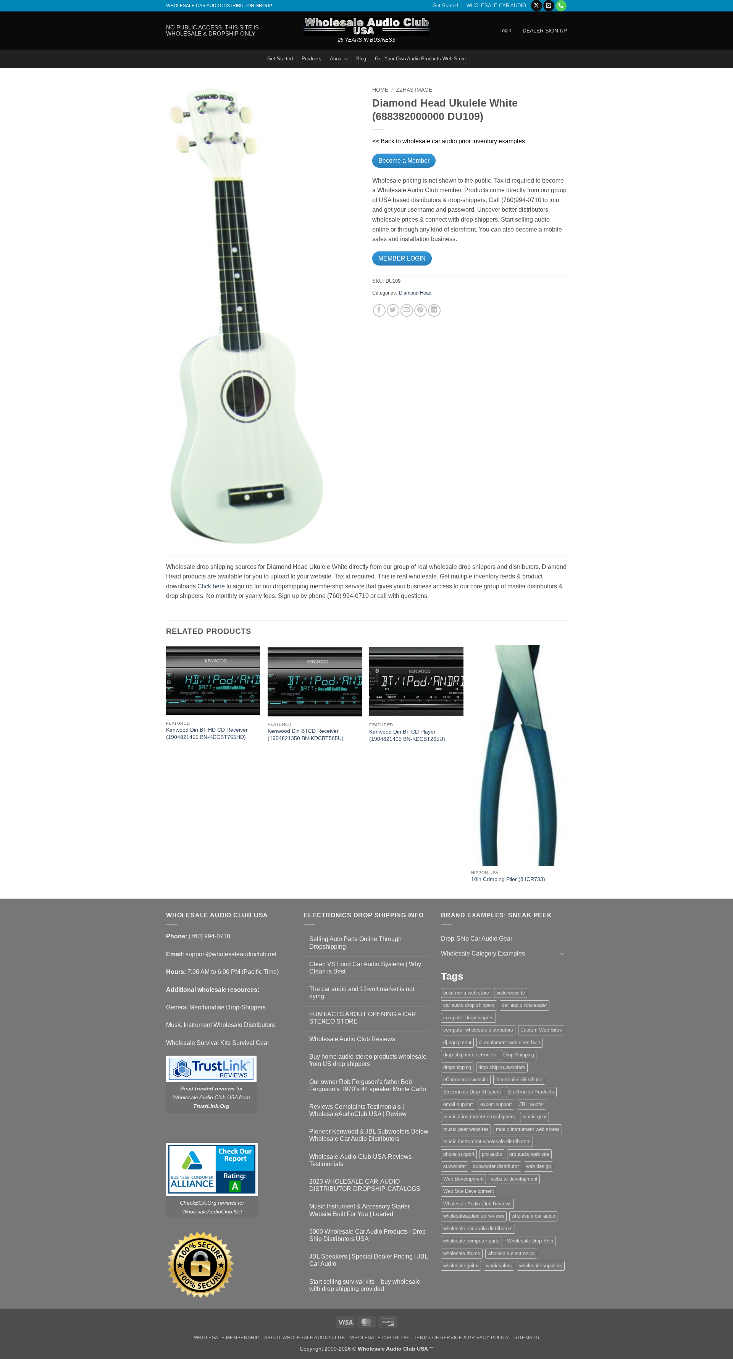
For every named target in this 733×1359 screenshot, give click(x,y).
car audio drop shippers (469, 1005)
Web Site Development (468, 1191)
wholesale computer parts (471, 1241)
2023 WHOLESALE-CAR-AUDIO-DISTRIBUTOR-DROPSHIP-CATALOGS (364, 1185)
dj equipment (457, 1042)
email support (458, 1104)
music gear (534, 1116)
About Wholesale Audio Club (304, 1337)
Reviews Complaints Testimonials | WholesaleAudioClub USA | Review (358, 1110)
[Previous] (166, 771)
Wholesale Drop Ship (530, 1241)
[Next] (564, 771)
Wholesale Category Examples (483, 953)
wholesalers (499, 1265)
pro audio (492, 1154)
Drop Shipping (518, 1055)
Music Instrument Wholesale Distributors (220, 1025)
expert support (496, 1104)
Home (380, 90)
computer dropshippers (468, 1017)
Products (311, 59)
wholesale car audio (533, 1216)
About (336, 59)
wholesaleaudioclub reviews (473, 1216)
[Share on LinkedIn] (434, 310)
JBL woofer (531, 1104)
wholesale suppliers (540, 1265)
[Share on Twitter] (393, 310)
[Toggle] (562, 953)
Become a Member (403, 160)
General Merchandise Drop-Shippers (216, 1007)
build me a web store (466, 993)
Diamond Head (415, 293)
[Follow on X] (536, 5)
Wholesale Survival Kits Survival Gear (217, 1043)
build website (510, 993)
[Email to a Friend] (406, 310)
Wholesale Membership (226, 1337)
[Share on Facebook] (379, 310)
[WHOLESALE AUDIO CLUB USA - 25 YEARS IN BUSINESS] (366, 26)
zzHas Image (414, 90)
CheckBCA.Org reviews (208, 1203)
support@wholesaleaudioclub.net (231, 954)
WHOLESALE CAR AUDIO (496, 5)
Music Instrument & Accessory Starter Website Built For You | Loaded (359, 1210)
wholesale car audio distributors (478, 1228)
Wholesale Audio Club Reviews (352, 1039)
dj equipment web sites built (509, 1042)
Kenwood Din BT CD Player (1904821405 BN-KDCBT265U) (407, 735)
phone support (459, 1154)
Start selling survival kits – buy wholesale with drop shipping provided (364, 1285)
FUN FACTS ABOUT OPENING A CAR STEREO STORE (362, 1018)
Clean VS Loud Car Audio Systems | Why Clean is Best (365, 968)
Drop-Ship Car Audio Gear (476, 938)
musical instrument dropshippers (479, 1116)
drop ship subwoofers (501, 1067)
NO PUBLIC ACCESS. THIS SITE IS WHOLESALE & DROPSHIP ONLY (212, 30)
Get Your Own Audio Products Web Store (420, 59)
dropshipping (457, 1067)
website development (514, 1179)
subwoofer (454, 1166)
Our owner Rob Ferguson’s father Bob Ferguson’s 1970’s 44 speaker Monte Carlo (367, 1085)
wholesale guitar (461, 1265)
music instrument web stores (528, 1129)
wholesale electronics (511, 1253)
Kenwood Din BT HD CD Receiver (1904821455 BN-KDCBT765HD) (207, 733)
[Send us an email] (548, 5)
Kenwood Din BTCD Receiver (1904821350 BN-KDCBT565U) (306, 734)
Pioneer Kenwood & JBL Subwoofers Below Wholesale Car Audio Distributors (368, 1135)
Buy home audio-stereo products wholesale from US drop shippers (367, 1060)
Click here (211, 586)
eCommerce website (465, 1079)
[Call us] (561, 5)
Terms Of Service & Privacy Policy (461, 1337)
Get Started (445, 5)
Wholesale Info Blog (379, 1337)
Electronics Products (531, 1092)
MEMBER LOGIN (402, 258)
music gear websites (466, 1129)
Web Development (463, 1179)
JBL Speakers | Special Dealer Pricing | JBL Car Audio (368, 1260)
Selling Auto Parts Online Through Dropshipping (355, 942)
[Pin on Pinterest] (420, 310)
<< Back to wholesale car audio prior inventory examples (448, 141)
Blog (361, 59)
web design (538, 1166)
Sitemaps (526, 1337)
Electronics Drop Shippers (472, 1092)
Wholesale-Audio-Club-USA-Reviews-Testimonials (361, 1160)
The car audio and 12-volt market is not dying (361, 992)
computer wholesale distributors (478, 1030)
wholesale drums (461, 1253)
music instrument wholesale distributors (487, 1141)
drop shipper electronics (469, 1055)
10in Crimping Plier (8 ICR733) (508, 879)
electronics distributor (519, 1079)
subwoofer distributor (496, 1166)
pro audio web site (529, 1154)
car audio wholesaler (524, 1005)
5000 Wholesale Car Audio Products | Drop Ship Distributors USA (367, 1235)
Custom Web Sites (541, 1030)
